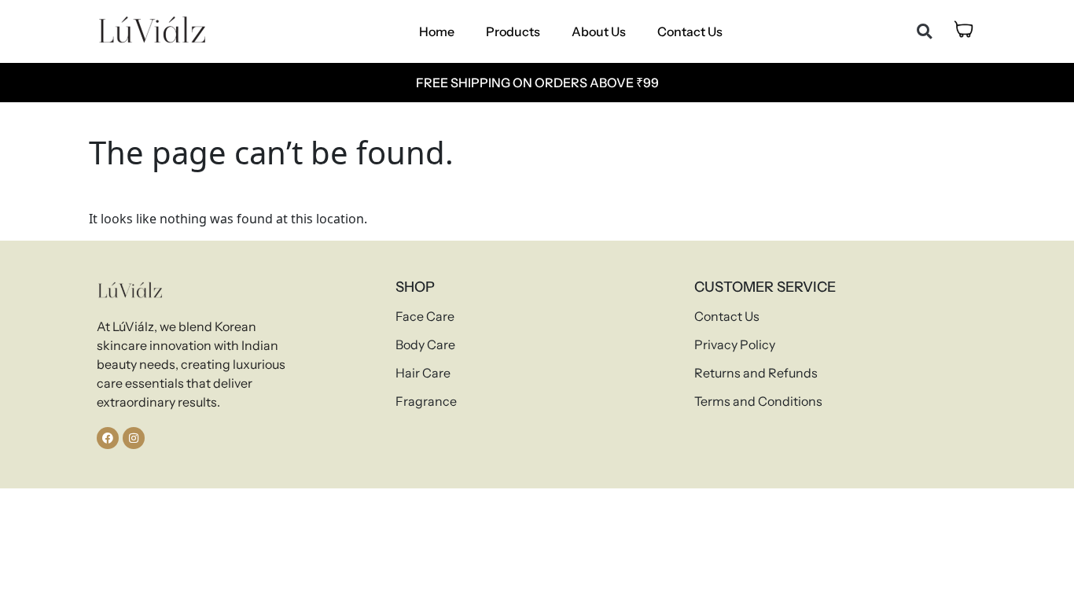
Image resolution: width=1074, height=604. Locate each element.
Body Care (425, 344)
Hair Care (423, 373)
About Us (599, 31)
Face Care (424, 316)
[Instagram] (134, 438)
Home (436, 31)
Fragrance (426, 401)
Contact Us (690, 31)
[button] (924, 32)
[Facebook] (108, 438)
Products (513, 31)
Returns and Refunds (756, 373)
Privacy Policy (734, 344)
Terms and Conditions (758, 401)
